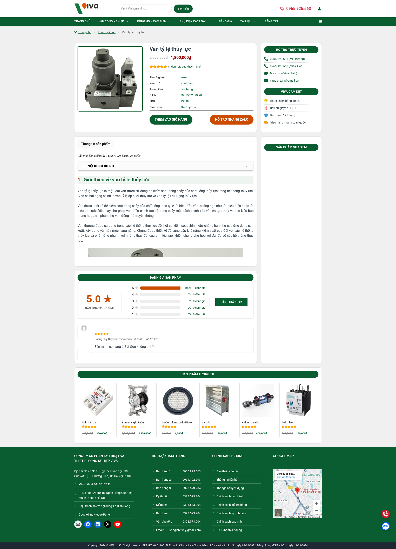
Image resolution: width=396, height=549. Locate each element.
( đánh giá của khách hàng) (185, 66)
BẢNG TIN (271, 21)
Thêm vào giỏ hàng (171, 119)
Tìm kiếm (183, 8)
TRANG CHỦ (82, 21)
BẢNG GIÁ (225, 21)
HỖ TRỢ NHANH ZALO (231, 119)
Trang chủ (84, 32)
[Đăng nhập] (318, 9)
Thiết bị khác (107, 32)
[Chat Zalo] (386, 526)
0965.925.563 (298, 8)
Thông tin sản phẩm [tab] (96, 144)
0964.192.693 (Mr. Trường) (287, 59)
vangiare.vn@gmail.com (285, 80)
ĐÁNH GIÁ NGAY (231, 302)
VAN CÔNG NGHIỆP (111, 21)
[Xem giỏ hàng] (318, 21)
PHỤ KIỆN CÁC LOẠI (193, 21)
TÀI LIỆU (245, 21)
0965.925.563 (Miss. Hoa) (287, 66)
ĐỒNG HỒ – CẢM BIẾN (151, 21)
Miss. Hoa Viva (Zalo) (283, 73)
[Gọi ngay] (386, 514)
